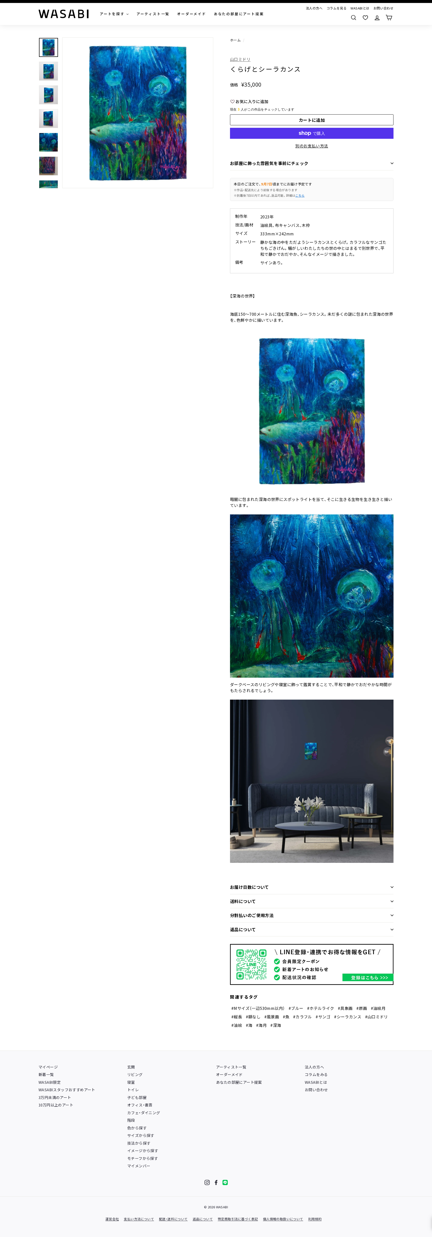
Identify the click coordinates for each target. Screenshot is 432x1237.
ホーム (235, 39)
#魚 (286, 1017)
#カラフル (302, 1017)
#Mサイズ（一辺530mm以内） (258, 1008)
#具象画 (345, 1008)
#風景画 (271, 1017)
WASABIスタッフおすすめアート (66, 1089)
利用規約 (315, 1219)
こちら (299, 195)
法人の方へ (314, 8)
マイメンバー (138, 1165)
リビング (135, 1074)
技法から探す (138, 1143)
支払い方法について (139, 1219)
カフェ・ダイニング (143, 1112)
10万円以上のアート (55, 1104)
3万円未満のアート (54, 1097)
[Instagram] (207, 1182)
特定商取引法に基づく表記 (238, 1219)
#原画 (361, 1008)
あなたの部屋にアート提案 (239, 1082)
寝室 (131, 1082)
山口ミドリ (240, 59)
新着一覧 (46, 1074)
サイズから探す (140, 1135)
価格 (234, 85)
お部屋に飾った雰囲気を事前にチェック (269, 163)
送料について (243, 901)
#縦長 (236, 1017)
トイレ (133, 1089)
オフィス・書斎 (139, 1104)
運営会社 (112, 1219)
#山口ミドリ (376, 1017)
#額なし (253, 1017)
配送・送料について (173, 1219)
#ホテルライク (320, 1008)
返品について (243, 929)
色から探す (136, 1127)
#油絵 (236, 1025)
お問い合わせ (384, 8)
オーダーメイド (229, 1074)
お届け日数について (249, 887)
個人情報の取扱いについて (283, 1219)
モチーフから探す (142, 1158)
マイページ (48, 1067)
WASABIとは (359, 8)
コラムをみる (316, 1074)
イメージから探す (142, 1150)
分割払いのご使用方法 (252, 915)
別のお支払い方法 (311, 146)
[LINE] (225, 1182)
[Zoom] (137, 113)
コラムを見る (336, 8)
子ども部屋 (136, 1097)
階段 (131, 1120)
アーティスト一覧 (231, 1067)
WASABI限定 (49, 1082)
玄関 (131, 1067)
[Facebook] (216, 1182)
